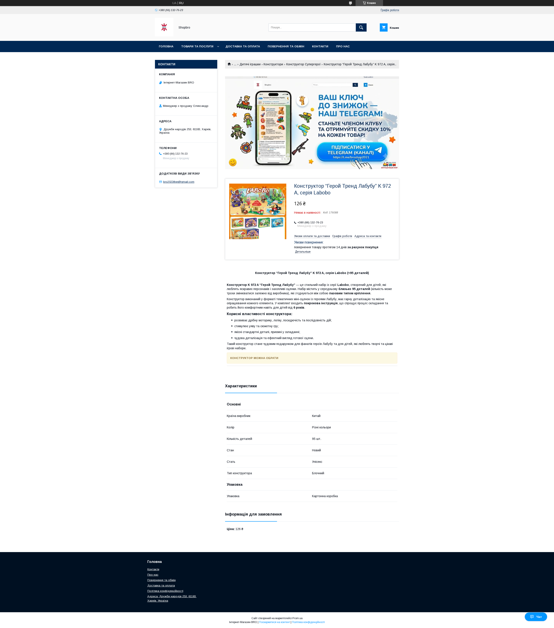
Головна (166, 46)
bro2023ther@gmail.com (178, 181)
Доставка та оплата (242, 46)
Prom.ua (297, 618)
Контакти (320, 46)
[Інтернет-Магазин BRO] (164, 35)
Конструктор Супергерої (303, 64)
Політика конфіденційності (182, 57)
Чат (539, 616)
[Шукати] (361, 27)
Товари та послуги (197, 46)
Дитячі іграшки (250, 64)
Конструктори (273, 64)
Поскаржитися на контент (274, 622)
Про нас (343, 46)
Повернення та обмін (161, 580)
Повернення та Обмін (286, 46)
